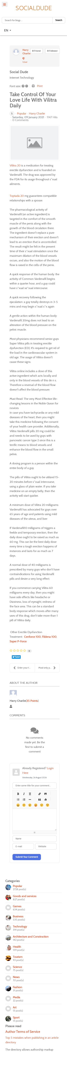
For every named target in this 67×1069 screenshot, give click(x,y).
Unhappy (41, 805)
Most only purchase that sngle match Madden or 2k (48, 667)
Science (17, 967)
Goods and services (24, 896)
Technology (20, 926)
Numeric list (24, 799)
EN (6, 30)
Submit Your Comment (27, 856)
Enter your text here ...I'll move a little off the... (26, 667)
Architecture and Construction (31, 936)
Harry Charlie (37, 113)
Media (16, 997)
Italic (24, 794)
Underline (30, 794)
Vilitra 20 (15, 165)
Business (18, 916)
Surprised (30, 805)
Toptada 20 (17, 195)
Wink (47, 805)
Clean (45, 799)
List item (30, 799)
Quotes (39, 799)
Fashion (17, 987)
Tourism (18, 956)
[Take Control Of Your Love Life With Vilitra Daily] (34, 143)
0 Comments (20, 120)
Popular (21, 113)
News (16, 977)
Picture (45, 794)
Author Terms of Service (22, 1032)
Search (58, 20)
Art (14, 1007)
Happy (18, 805)
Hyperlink (39, 794)
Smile (24, 805)
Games (17, 906)
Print (40, 86)
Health (17, 946)
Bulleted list (18, 799)
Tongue (36, 805)
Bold (18, 794)
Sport (16, 1017)
